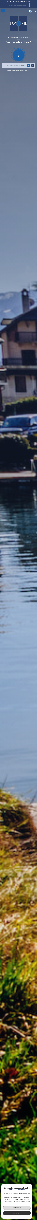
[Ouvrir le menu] (3, 10)
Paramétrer (17, 1208)
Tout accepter (17, 1213)
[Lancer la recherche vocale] (18, 54)
